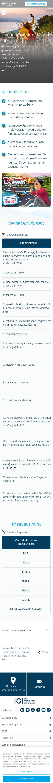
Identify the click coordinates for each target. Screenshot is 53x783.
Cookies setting (26, 772)
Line (28, 710)
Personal (16, 648)
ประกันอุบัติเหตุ (11, 652)
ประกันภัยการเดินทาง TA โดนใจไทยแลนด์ (16, 655)
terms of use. (26, 766)
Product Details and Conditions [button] (16, 630)
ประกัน (26, 648)
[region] (26, 765)
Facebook (22, 710)
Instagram (38, 710)
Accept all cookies (26, 779)
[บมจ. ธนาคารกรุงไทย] (8, 3)
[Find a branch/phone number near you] (13, 680)
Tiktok (49, 710)
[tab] (27, 631)
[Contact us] (39, 681)
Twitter (33, 710)
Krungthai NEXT (34, 3)
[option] (26, 45)
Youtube (43, 710)
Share (45, 652)
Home (5, 648)
